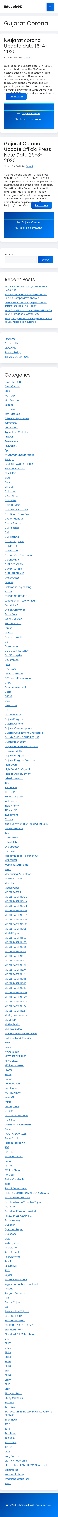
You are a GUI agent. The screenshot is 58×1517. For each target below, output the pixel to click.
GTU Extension (13, 714)
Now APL (9, 1097)
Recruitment (12, 1252)
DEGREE (9, 582)
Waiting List (11, 1469)
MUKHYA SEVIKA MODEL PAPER (21, 1033)
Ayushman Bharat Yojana (20, 455)
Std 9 (8, 1379)
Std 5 (8, 1361)
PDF (7, 1147)
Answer (9, 436)
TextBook (10, 1438)
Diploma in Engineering (18, 587)
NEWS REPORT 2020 (15, 1056)
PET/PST (9, 1165)
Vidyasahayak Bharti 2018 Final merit (26, 1465)
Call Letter (10, 500)
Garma (9, 632)
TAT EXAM (10, 1407)
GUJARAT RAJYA (14, 751)
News (8, 1047)
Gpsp (8, 691)
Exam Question (13, 619)
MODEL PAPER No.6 (15, 1010)
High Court (11, 764)
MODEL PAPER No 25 (16, 942)
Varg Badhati (12, 1456)
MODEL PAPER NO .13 (16, 901)
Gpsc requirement (15, 687)
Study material (13, 1393)
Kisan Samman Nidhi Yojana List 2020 (26, 824)
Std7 (7, 1389)
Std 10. (8, 1343)
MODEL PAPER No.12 (15, 974)
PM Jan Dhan (12, 1170)
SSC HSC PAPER (13, 1316)
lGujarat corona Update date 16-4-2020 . (25, 46)
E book (8, 591)
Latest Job (11, 842)
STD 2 (8, 1348)
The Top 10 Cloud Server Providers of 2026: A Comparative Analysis (26, 296)
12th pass (10, 409)
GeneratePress (43, 1505)
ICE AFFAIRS (11, 787)
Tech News (11, 1419)
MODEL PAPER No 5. (15, 956)
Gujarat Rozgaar (14, 755)
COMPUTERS (11, 550)
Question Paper (14, 1229)
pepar (8, 1161)
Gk (6, 641)
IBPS (7, 783)
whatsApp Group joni (17, 1479)
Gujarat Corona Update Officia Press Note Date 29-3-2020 (27, 152)
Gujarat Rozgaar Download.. (21, 760)
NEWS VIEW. (11, 1060)
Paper (8, 1129)
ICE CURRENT (12, 792)
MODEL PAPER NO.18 (15, 983)
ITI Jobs (9, 819)
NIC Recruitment (14, 1065)
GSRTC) (9, 710)
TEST (7, 1424)
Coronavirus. (12, 559)
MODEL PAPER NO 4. (15, 951)
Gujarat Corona (31, 113)
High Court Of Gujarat (17, 769)
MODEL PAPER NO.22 (16, 997)
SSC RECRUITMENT (15, 1320)
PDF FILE (9, 1152)
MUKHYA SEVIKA (13, 1029)
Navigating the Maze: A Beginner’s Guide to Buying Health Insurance (28, 320)
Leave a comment (31, 119)
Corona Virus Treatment (19, 555)
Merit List (10, 883)
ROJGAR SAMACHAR (16, 1279)
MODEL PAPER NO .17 (16, 915)
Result (8, 1261)
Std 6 (8, 1366)
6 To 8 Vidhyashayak (17, 418)
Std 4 (8, 1357)
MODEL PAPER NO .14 (16, 906)
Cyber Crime (12, 578)
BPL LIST (9, 486)
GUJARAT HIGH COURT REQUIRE (22, 737)
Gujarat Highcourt (15, 742)
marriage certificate (17, 865)
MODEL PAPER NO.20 (16, 992)
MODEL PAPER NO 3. (15, 947)
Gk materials (12, 646)
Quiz (7, 1238)
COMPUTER (11, 546)
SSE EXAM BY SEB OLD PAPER (20, 1325)
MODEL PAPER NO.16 (15, 978)
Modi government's (16, 1015)
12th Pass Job (12, 414)
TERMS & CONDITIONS (17, 357)
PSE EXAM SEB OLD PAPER (18, 1215)
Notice (8, 1079)
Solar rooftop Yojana (17, 1311)
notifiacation (12, 1083)
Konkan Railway (14, 828)
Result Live (11, 1265)
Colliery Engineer (14, 541)
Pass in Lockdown (15, 1142)
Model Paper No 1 (14, 933)
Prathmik (10, 1206)
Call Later (10, 491)
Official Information (16, 1115)
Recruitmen (11, 1247)
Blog (7, 477)
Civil (7, 532)
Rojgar (8, 1275)
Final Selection (13, 623)
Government (12, 660)
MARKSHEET (11, 860)
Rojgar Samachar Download (21, 1284)
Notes (8, 1074)
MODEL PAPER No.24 (16, 1006)
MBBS (8, 869)
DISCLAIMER (11, 347)
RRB (7, 1297)
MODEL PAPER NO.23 (16, 1001)
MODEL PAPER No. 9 (15, 969)
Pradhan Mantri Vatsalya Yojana (23, 1202)
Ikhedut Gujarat (14, 796)
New (7, 1042)
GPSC (8, 682)
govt (7, 664)
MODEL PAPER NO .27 (16, 924)
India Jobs (11, 801)
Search (9, 254)
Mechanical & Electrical (18, 874)
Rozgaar (9, 1288)
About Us (10, 338)
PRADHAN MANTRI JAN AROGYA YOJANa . (27, 1193)
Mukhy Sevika (12, 1024)
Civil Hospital (12, 537)
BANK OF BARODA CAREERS (19, 464)
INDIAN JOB (11, 810)
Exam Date (11, 614)
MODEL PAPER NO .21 (16, 919)
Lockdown (10, 851)
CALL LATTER (11, 496)
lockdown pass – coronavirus (22, 855)
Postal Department (16, 1188)
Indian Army (12, 805)
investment (11, 814)
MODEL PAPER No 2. (15, 937)
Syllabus (9, 1402)
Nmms (8, 1070)
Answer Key (11, 441)
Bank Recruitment (15, 468)
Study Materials (14, 1398)
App (7, 450)
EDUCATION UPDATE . (16, 596)
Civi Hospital (12, 527)
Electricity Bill (12, 605)
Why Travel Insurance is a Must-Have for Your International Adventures (28, 312)
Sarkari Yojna (12, 1302)
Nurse (8, 1101)
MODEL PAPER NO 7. (15, 960)
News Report (12, 1051)
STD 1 (7, 1338)
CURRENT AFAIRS (14, 564)
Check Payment (14, 523)
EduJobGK (13, 6)
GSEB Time (11, 705)
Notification (11, 1088)
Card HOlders (12, 505)
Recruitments (12, 1256)
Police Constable (14, 1179)
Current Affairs (13, 568)
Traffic (8, 1447)
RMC (7, 1270)
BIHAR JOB (10, 473)
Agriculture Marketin (16, 432)
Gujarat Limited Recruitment (21, 746)
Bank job (9, 459)
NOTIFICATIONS (13, 1092)
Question (10, 1224)
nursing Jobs (12, 1106)
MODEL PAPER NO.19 (15, 988)
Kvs (7, 833)
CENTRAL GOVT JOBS (16, 509)
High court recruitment (18, 773)
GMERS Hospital (13, 655)
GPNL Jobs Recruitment (18, 678)
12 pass (9, 404)
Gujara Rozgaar (14, 719)
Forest (8, 628)
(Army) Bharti (12, 386)
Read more (16, 96)
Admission (11, 423)
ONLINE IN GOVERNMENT (18, 1124)
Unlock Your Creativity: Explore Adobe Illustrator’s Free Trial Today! (26, 304)
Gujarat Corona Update (18, 728)
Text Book (10, 1433)
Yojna (8, 1483)
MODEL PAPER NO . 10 (16, 896)
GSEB (7, 701)
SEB (6, 1306)
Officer (9, 1111)
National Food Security (18, 1038)
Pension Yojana (14, 1156)
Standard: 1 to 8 (14, 1329)
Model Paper (12, 887)
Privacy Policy (13, 352)
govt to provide (14, 673)
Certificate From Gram (18, 514)
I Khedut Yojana (14, 778)
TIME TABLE (10, 1442)
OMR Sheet (11, 1120)
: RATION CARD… (13, 382)
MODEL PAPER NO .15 (16, 910)
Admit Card (11, 427)
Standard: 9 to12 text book (20, 1334)
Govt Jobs (10, 669)
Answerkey (11, 445)
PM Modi (9, 1174)
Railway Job (11, 1243)
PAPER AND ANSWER (16, 1133)
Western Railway (14, 1474)
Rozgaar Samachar (16, 1293)
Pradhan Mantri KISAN (17, 1197)
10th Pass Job (12, 400)
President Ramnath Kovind (20, 1211)
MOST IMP (10, 1019)
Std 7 (8, 1370)
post (7, 1183)
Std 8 (8, 1375)
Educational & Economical (20, 600)
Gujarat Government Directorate (24, 732)
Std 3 (8, 1352)
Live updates (12, 846)
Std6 (7, 1384)
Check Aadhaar (14, 518)
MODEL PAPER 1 (13, 892)
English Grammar (15, 609)
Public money (13, 1220)
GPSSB (8, 696)
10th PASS (10, 395)
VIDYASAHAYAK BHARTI (17, 1460)
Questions (10, 1234)
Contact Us (11, 343)
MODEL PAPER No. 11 (15, 965)
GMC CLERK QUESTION (17, 650)
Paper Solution (13, 1138)
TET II (7, 1428)
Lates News (11, 837)
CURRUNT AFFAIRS (14, 573)
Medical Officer (14, 878)
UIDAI (7, 1451)
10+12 (7, 391)
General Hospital (14, 637)
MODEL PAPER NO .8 (15, 928)
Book (7, 482)
